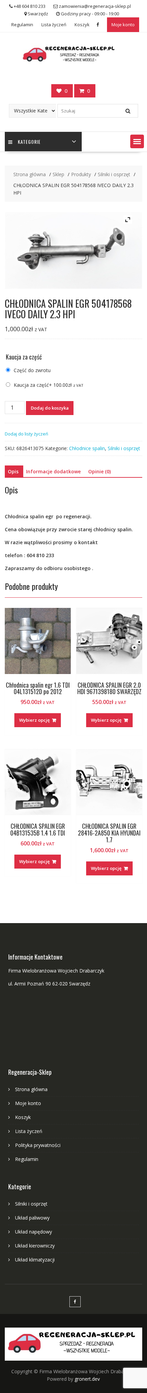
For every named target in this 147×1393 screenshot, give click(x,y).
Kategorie (29, 141)
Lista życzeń (53, 24)
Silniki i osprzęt (124, 448)
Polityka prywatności (38, 1145)
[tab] (13, 471)
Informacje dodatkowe (53, 471)
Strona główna (31, 1089)
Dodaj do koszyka (50, 408)
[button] (137, 141)
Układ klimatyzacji (35, 1259)
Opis (13, 471)
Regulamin (22, 24)
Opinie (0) (99, 471)
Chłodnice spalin (87, 448)
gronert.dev (87, 1379)
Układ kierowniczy (35, 1245)
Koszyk (82, 24)
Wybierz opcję (34, 720)
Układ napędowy (33, 1231)
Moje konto (123, 24)
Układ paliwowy (32, 1217)
